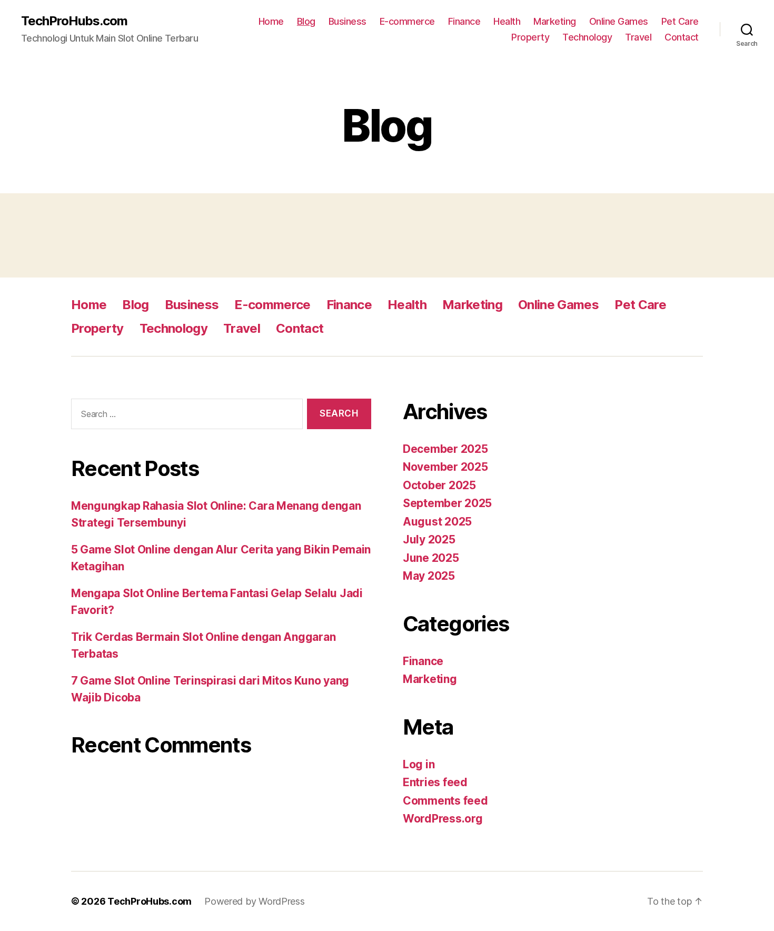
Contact (681, 37)
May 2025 (429, 575)
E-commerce (407, 21)
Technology (587, 37)
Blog (306, 21)
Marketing (554, 21)
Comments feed (445, 800)
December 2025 (445, 448)
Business (347, 21)
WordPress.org (443, 818)
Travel (638, 37)
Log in (418, 764)
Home (271, 21)
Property (530, 37)
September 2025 (447, 503)
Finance (464, 21)
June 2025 (431, 557)
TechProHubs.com (74, 21)
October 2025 (439, 485)
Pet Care (680, 21)
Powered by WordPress (254, 901)
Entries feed (435, 782)
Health (506, 21)
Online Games (618, 21)
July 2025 (429, 539)
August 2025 (437, 521)
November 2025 (445, 466)
